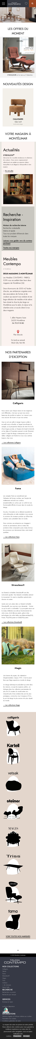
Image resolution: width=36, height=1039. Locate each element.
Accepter (26, 1036)
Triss (3, 980)
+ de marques (6, 985)
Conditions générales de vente (11, 1021)
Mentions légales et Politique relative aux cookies (17, 1016)
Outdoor (4, 983)
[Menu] (3, 3)
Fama (4, 974)
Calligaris (5, 969)
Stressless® (6, 976)
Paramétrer (17, 1036)
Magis (4, 978)
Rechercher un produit (9, 992)
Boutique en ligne (7, 1002)
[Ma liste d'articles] (26, 3)
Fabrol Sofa (5, 987)
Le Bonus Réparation (8, 1006)
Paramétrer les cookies (9, 1018)
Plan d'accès (18, 334)
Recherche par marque (9, 994)
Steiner (4, 971)
